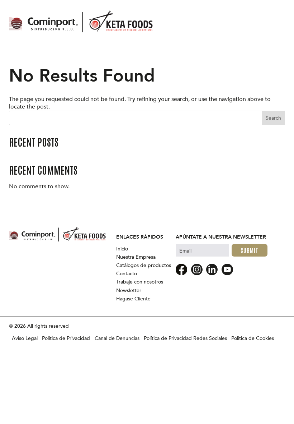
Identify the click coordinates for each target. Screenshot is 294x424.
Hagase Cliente (133, 299)
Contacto (126, 274)
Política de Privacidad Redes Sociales (185, 338)
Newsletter (128, 290)
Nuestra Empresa (136, 257)
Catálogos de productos (143, 265)
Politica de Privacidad (66, 338)
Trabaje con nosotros (139, 282)
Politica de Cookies (252, 338)
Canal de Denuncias (117, 338)
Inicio (122, 249)
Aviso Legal (25, 338)
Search (273, 118)
